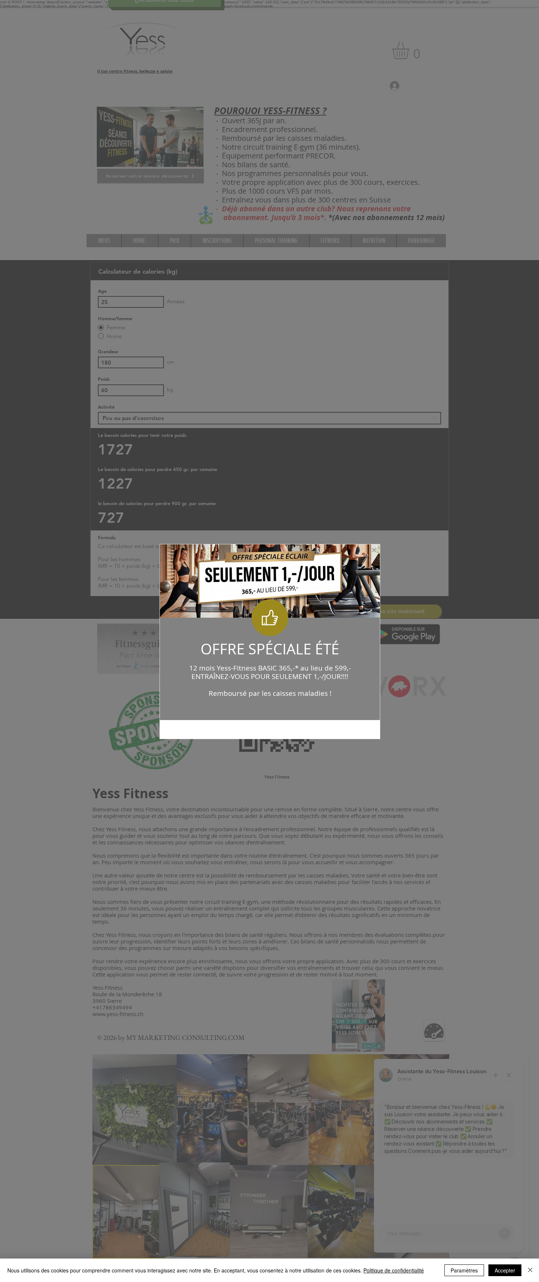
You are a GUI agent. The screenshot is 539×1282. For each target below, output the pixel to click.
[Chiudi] (530, 1270)
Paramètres (464, 1270)
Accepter (505, 1270)
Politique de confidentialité (393, 1270)
